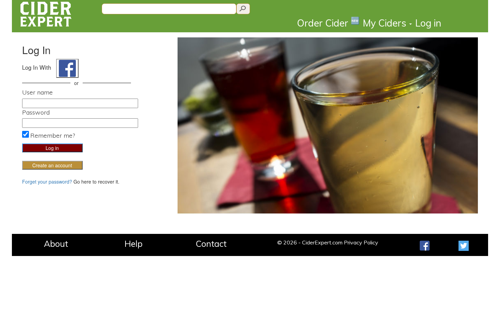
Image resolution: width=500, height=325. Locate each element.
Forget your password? (47, 181)
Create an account (52, 165)
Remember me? (52, 135)
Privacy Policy (361, 242)
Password (36, 112)
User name (37, 92)
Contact (211, 243)
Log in (428, 23)
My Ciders (386, 23)
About (56, 243)
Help (133, 243)
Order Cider (328, 22)
